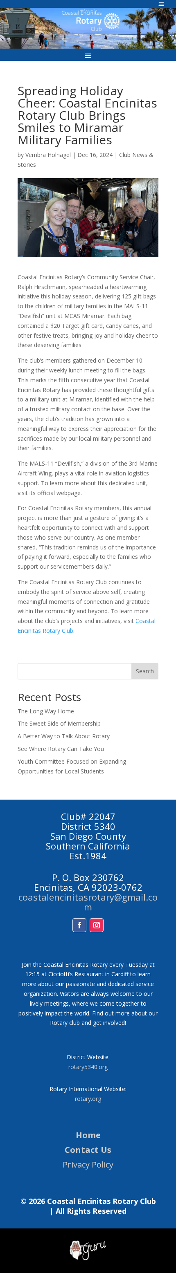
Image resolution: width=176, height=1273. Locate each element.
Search (145, 671)
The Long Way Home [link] (46, 711)
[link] (88, 1258)
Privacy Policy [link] (88, 1164)
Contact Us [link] (88, 1149)
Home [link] (88, 1135)
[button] (88, 55)
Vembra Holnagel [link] (48, 155)
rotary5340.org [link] (88, 1067)
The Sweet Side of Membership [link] (59, 723)
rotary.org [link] (88, 1099)
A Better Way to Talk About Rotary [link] (64, 736)
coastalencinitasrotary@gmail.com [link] (88, 902)
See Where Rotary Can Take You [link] (61, 749)
